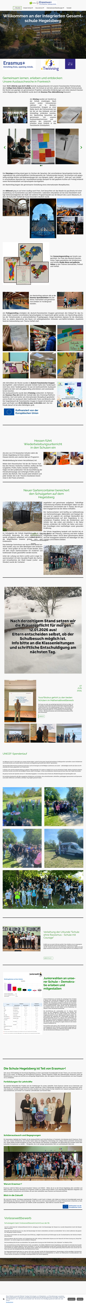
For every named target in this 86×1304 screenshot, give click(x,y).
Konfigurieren (9, 1302)
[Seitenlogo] (43, 3)
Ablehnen (80, 1299)
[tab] (40, 165)
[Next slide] (81, 147)
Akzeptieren (71, 1299)
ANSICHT (41, 716)
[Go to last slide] (4, 147)
